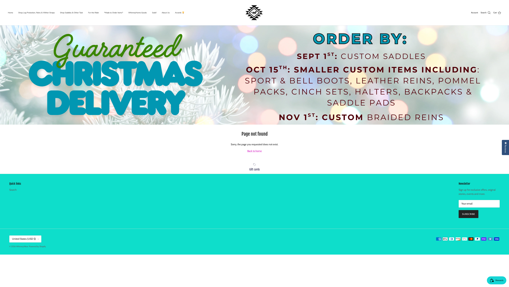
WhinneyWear (22, 246)
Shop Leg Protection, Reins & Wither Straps (36, 12)
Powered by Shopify (37, 246)
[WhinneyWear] (254, 13)
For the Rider (93, 12)
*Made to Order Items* (113, 12)
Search (13, 189)
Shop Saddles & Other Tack (71, 12)
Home (10, 12)
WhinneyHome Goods (137, 12)
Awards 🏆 (179, 12)
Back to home (254, 151)
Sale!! (154, 12)
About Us (166, 12)
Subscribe (468, 214)
